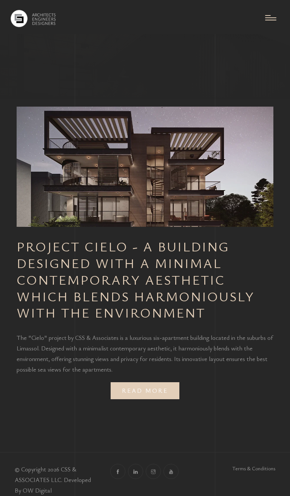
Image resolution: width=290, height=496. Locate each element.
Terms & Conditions (253, 468)
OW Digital (37, 490)
